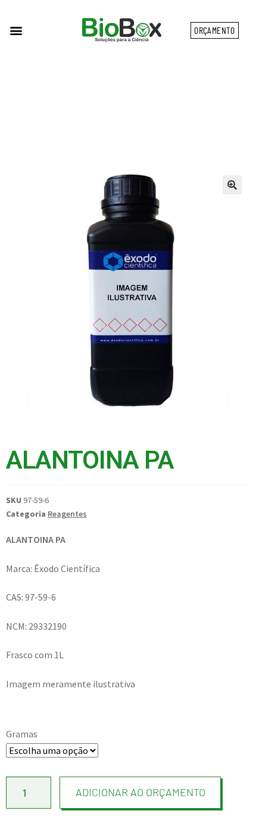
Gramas (22, 734)
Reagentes (67, 513)
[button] (16, 30)
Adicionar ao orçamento (140, 792)
